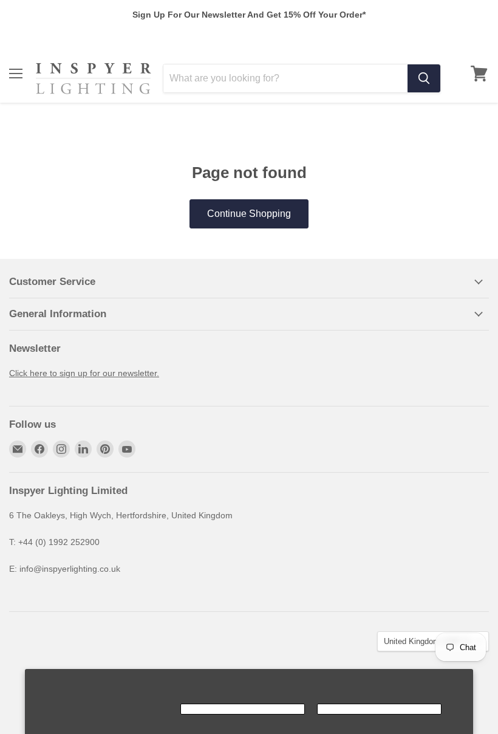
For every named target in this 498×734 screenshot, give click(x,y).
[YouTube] (126, 449)
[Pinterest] (105, 449)
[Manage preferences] (106, 709)
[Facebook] (39, 449)
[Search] (424, 78)
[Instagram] (61, 449)
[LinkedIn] (83, 449)
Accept (242, 709)
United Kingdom (427, 641)
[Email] (17, 449)
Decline (379, 709)
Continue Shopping (249, 213)
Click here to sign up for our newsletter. (84, 373)
